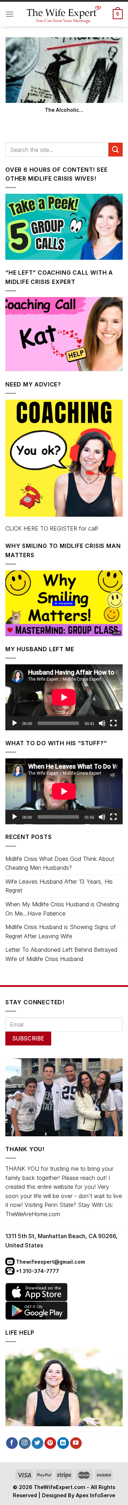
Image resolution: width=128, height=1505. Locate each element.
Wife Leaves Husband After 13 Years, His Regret (59, 886)
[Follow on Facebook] (12, 1443)
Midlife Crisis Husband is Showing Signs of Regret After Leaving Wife (60, 931)
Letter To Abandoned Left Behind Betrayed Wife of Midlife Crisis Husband (61, 954)
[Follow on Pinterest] (50, 1443)
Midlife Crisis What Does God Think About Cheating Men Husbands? (59, 863)
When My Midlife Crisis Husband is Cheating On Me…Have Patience (62, 909)
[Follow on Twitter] (37, 1443)
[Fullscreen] (113, 723)
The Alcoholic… (64, 110)
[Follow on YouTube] (76, 1443)
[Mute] (102, 723)
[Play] (14, 723)
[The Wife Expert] (63, 14)
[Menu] (9, 14)
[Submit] (115, 149)
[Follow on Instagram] (25, 1443)
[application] (64, 697)
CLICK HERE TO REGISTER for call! (51, 528)
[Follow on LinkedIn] (63, 1443)
